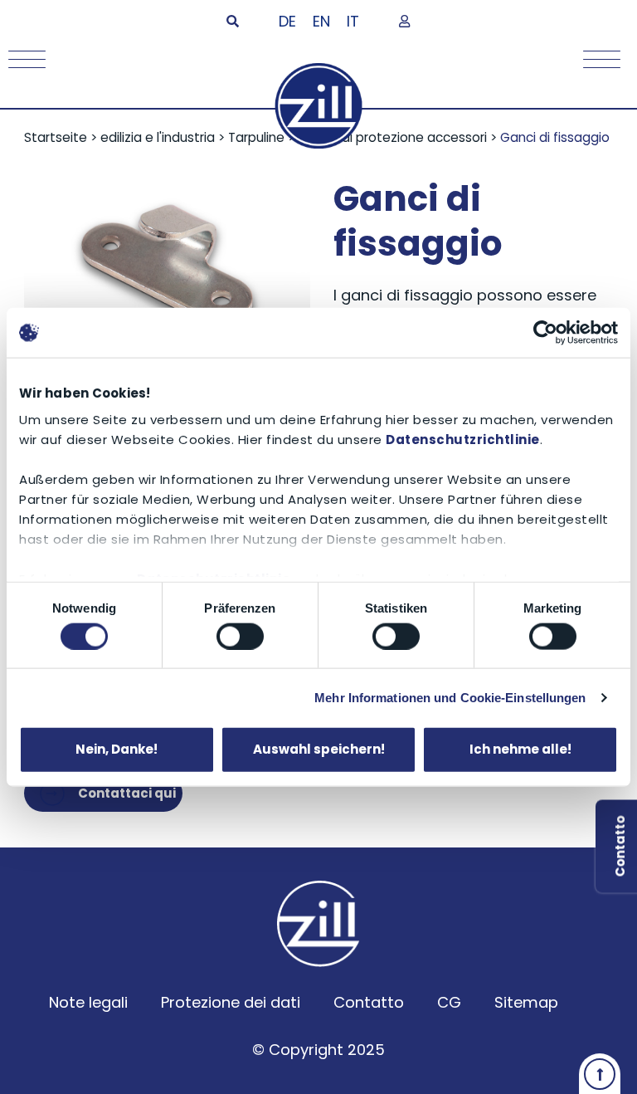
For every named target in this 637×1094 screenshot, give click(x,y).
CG (449, 1002)
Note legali (88, 1002)
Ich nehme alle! (520, 749)
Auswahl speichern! (319, 749)
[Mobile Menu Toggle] (23, 59)
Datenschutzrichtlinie (463, 438)
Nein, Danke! (116, 749)
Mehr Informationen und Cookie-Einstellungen (450, 697)
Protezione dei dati (230, 1002)
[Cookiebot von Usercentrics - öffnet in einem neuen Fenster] (545, 332)
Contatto (368, 1002)
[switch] (240, 636)
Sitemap (526, 1002)
